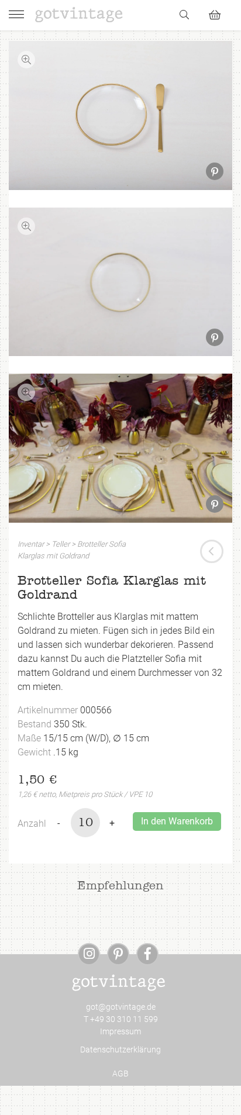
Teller (60, 544)
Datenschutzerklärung (120, 1049)
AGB (120, 1073)
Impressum (120, 1031)
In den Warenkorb (177, 821)
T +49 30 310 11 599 (121, 1019)
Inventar (31, 544)
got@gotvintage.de (121, 1007)
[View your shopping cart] (219, 13)
